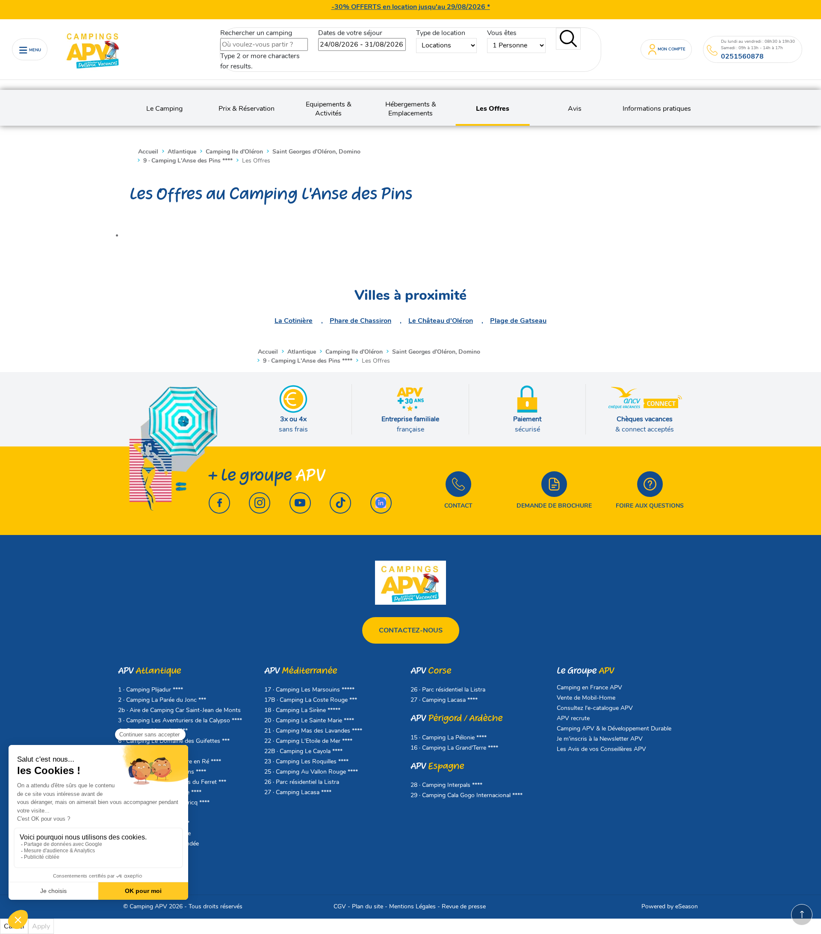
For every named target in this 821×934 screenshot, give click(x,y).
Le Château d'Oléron (440, 320)
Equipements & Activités (328, 109)
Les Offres (492, 108)
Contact (458, 506)
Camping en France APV (589, 687)
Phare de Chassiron (360, 320)
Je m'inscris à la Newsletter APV (600, 739)
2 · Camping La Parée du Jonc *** (162, 700)
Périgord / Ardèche (456, 718)
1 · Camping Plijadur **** (150, 690)
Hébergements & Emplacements (410, 109)
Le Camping (164, 108)
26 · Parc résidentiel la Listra (301, 782)
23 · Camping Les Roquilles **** (306, 761)
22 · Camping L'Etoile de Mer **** (308, 741)
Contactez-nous (411, 630)
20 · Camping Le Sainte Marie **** (309, 720)
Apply (41, 926)
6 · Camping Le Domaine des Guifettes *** (174, 741)
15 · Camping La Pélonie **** (448, 737)
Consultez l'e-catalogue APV (595, 708)
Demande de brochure (554, 506)
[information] (712, 50)
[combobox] (264, 44)
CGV (340, 906)
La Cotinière (294, 320)
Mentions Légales (412, 906)
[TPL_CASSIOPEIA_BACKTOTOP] (801, 914)
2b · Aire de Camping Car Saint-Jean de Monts (179, 710)
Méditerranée (300, 671)
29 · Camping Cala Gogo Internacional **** (466, 795)
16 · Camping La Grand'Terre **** (454, 748)
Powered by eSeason (669, 906)
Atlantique (149, 671)
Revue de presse (464, 906)
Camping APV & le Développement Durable (614, 728)
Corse (430, 671)
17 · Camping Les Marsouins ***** (309, 690)
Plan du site (367, 906)
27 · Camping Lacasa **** (297, 792)
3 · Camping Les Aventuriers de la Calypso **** (180, 720)
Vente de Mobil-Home (586, 698)
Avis (575, 108)
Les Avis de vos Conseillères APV (601, 749)
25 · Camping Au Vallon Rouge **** (311, 772)
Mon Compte (671, 49)
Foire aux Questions (650, 506)
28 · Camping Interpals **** (446, 785)
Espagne (437, 766)
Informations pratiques (657, 108)
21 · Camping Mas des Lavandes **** (313, 731)
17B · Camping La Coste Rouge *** (310, 700)
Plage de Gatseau (518, 320)
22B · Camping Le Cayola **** (303, 751)
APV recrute (573, 718)
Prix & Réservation (247, 108)
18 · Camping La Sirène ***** (302, 710)
